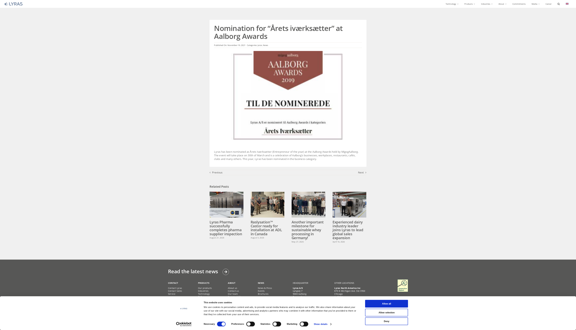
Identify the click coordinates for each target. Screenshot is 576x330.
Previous (217, 172)
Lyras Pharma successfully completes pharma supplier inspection (226, 227)
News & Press (265, 288)
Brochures (263, 293)
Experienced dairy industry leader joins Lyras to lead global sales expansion (348, 229)
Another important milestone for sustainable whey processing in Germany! (308, 229)
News (265, 45)
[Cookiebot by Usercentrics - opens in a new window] (184, 324)
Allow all (386, 303)
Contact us (233, 290)
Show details (320, 324)
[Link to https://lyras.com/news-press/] (226, 272)
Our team (233, 293)
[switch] (250, 324)
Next (361, 172)
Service (172, 293)
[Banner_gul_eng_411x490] (403, 280)
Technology (204, 293)
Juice (260, 45)
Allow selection (387, 312)
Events (261, 290)
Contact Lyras (175, 288)
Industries (203, 290)
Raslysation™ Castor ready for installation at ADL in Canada (266, 227)
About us (232, 288)
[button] (559, 4)
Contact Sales (175, 290)
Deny (386, 321)
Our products (205, 288)
